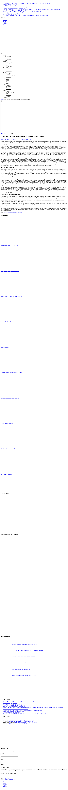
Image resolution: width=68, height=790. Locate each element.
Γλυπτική (8, 74)
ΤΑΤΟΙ (21, 212)
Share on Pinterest (27, 139)
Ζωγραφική (8, 73)
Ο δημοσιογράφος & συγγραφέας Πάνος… (10, 398)
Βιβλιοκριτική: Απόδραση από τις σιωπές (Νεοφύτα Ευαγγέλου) (27, 718)
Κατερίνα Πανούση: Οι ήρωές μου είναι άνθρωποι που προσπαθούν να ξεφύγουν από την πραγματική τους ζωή (26, 3)
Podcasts (7, 57)
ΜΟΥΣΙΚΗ (5, 67)
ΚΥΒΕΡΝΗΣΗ (11, 212)
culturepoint (5, 720)
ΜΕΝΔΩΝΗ (17, 212)
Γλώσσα (7, 87)
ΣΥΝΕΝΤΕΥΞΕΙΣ (7, 56)
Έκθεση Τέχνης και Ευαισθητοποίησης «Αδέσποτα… (12, 372)
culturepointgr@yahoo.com (9, 779)
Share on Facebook (5, 139)
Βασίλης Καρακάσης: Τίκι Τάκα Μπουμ (11, 14)
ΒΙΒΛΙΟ (5, 61)
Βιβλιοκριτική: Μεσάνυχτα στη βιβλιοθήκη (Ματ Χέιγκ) (22, 720)
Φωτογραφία (8, 77)
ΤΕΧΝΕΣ (5, 72)
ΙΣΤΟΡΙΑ (5, 84)
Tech (7, 93)
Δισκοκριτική (8, 71)
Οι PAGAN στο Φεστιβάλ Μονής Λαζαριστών (13, 5)
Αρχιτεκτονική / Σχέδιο (11, 75)
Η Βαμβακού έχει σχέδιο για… (7, 423)
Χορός (7, 83)
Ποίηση (7, 65)
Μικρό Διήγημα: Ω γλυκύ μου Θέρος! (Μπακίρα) (13, 12)
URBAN (5, 90)
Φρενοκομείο (9, 59)
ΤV (6, 81)
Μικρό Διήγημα (9, 66)
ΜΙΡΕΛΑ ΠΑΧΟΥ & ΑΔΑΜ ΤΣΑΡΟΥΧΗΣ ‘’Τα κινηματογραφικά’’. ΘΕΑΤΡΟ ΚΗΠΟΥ (22, 11)
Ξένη (7, 69)
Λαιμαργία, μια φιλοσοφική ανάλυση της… (10, 271)
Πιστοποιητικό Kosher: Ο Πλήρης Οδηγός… (10, 245)
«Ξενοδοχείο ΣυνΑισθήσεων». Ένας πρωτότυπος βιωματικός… (14, 448)
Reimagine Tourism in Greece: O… (8, 321)
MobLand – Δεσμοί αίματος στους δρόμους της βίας (14, 8)
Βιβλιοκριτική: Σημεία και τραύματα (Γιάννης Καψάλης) (15, 7)
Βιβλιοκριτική (9, 62)
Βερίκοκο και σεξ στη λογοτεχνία (10, 4)
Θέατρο (7, 79)
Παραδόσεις (8, 89)
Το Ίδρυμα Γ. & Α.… (5, 347)
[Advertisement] (34, 42)
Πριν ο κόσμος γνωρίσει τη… (7, 474)
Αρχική (4, 55)
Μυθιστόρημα (9, 63)
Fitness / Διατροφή (10, 92)
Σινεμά (7, 80)
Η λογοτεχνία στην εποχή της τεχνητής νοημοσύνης (26, 722)
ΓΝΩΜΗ (5, 60)
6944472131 (6, 778)
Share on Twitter (12, 139)
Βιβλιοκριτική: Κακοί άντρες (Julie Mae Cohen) (19, 723)
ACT (4, 78)
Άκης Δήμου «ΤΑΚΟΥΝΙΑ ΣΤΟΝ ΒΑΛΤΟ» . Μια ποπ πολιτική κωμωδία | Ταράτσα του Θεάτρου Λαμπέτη (26, 15)
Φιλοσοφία (8, 86)
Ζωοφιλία (8, 96)
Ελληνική (8, 68)
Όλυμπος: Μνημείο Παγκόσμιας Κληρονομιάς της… (12, 296)
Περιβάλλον (8, 95)
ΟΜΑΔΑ (5, 97)
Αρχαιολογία (8, 85)
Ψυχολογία (8, 91)
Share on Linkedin (19, 139)
